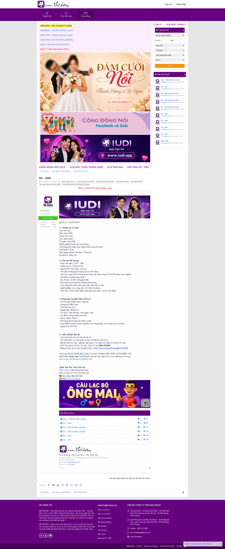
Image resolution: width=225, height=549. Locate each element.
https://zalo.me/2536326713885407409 (75, 359)
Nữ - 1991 (67, 440)
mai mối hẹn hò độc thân (105, 182)
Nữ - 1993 (67, 423)
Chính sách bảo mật (167, 546)
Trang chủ (46, 16)
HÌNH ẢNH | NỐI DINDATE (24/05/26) (56, 40)
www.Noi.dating (73, 379)
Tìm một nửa (66, 16)
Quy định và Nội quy (151, 546)
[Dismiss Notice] (220, 544)
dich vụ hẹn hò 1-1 (68, 182)
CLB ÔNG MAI (94, 167)
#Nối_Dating (64, 370)
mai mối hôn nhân (122, 182)
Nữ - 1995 (164, 120)
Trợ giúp (179, 546)
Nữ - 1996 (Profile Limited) (170, 93)
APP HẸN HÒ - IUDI (117, 167)
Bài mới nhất (164, 74)
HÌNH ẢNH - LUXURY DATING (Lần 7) (57, 30)
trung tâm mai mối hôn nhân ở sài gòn (76, 184)
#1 (150, 468)
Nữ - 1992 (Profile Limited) (74, 427)
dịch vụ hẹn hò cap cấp (85, 182)
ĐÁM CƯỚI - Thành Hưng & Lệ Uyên (56, 35)
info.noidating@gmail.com (72, 462)
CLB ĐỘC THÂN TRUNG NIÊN (65, 167)
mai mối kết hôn (136, 182)
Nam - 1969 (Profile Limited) (75, 419)
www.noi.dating (70, 464)
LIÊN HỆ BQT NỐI (141, 167)
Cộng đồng (85, 16)
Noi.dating (164, 82)
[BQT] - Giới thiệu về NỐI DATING (55, 44)
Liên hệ (139, 546)
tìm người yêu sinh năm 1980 (50, 184)
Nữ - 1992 (67, 436)
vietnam (132, 546)
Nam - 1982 (164, 141)
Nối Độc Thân (82, 354)
